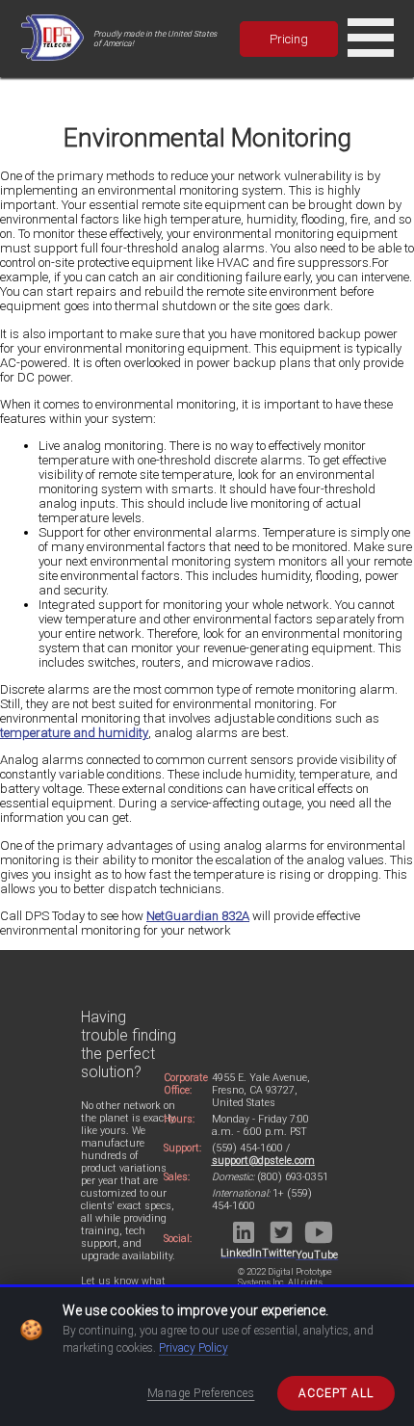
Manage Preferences (201, 1393)
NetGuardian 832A (197, 916)
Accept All (336, 1393)
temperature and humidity (74, 733)
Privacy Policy (193, 1348)
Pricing (289, 39)
